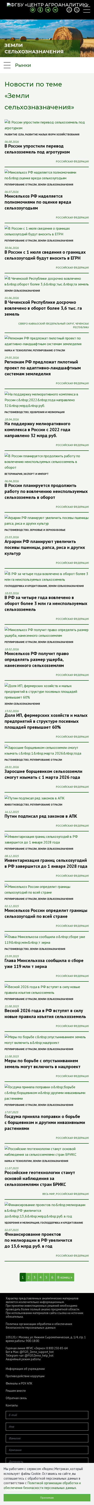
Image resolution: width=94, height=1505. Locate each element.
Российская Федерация (72, 161)
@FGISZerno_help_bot (39, 1355)
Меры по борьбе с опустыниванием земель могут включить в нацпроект (43, 1064)
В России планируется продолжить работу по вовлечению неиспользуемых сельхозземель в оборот (46, 491)
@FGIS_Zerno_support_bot (37, 1352)
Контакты (12, 1405)
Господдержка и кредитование (26, 586)
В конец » (64, 1277)
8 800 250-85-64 (57, 1348)
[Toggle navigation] (87, 9)
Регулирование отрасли (21, 184)
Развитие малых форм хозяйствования (52, 134)
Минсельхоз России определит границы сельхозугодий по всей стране (46, 913)
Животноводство (17, 804)
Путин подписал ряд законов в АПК (41, 816)
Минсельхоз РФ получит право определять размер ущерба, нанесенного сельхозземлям (37, 659)
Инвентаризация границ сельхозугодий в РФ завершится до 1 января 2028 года (46, 863)
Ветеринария (13, 474)
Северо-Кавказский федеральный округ (46, 323)
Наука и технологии (18, 350)
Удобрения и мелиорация (47, 412)
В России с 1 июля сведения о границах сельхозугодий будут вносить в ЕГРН (45, 255)
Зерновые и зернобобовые (47, 530)
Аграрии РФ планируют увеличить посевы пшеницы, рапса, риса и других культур (45, 547)
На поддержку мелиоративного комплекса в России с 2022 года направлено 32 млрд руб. (37, 429)
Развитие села (14, 134)
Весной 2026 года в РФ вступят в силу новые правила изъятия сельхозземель (45, 1013)
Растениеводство (17, 412)
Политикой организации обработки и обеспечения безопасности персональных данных (42, 1485)
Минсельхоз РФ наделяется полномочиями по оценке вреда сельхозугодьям (38, 202)
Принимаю (47, 1497)
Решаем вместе (16, 1391)
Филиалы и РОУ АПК (19, 1383)
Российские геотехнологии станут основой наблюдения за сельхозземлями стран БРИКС (40, 1178)
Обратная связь (16, 1398)
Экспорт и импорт (36, 474)
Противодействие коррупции (25, 1376)
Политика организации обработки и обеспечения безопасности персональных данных (39, 1326)
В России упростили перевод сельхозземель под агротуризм (37, 149)
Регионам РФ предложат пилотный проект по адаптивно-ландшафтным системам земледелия (43, 368)
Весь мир (48, 1194)
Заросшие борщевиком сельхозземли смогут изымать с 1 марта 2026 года (43, 774)
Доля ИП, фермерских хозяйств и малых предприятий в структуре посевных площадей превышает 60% (46, 721)
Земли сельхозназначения (55, 184)
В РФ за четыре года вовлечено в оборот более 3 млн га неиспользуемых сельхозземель (46, 603)
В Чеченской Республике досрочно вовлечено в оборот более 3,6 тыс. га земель (43, 308)
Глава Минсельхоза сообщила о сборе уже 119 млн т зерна (44, 963)
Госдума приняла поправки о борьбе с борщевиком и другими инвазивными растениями (45, 1122)
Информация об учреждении (25, 1369)
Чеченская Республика (81, 325)
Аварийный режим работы (23, 1359)
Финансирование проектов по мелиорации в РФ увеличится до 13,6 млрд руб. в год (38, 1240)
